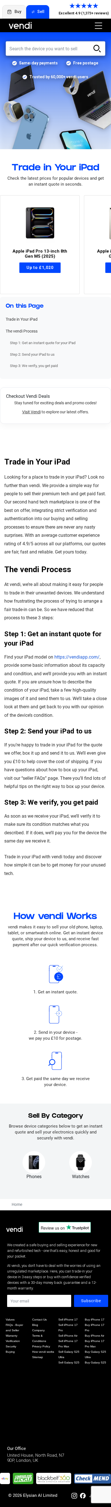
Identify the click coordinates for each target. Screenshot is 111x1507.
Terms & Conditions (39, 1338)
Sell (40, 11)
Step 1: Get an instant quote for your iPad (42, 343)
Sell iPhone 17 (68, 1319)
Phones (34, 1176)
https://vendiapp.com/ (77, 657)
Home (17, 1204)
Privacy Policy (41, 1346)
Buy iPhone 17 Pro (94, 1327)
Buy (18, 11)
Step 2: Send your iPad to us (32, 354)
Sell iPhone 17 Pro (68, 1327)
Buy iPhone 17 (94, 1319)
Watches (80, 1176)
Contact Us (39, 1319)
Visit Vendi (31, 412)
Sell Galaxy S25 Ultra (68, 1354)
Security (11, 1346)
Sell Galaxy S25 (68, 1362)
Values (10, 1319)
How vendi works (43, 1351)
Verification (13, 1341)
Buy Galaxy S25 (95, 1362)
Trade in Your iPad (22, 319)
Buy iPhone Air (94, 1335)
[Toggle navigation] (96, 25)
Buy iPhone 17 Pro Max (94, 1343)
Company (38, 1330)
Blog (35, 1324)
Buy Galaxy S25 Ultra (95, 1354)
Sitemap (37, 1357)
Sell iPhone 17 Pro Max (68, 1343)
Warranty (11, 1335)
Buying (10, 1351)
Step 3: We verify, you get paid (34, 366)
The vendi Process (22, 331)
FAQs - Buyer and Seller (14, 1327)
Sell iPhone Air (67, 1335)
